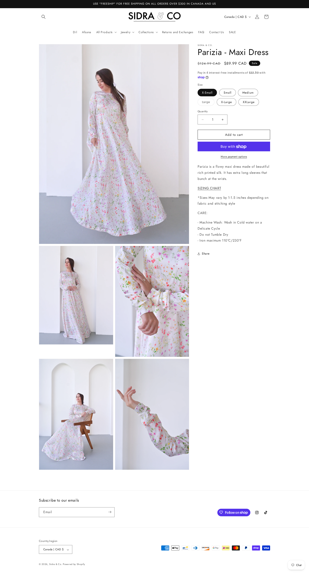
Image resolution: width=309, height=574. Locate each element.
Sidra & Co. (55, 564)
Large (208, 103)
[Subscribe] (109, 512)
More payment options (234, 157)
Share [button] (206, 253)
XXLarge (249, 102)
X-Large (226, 102)
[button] (43, 16)
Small (227, 92)
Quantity (203, 111)
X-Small (207, 92)
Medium (248, 92)
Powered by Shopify (74, 564)
